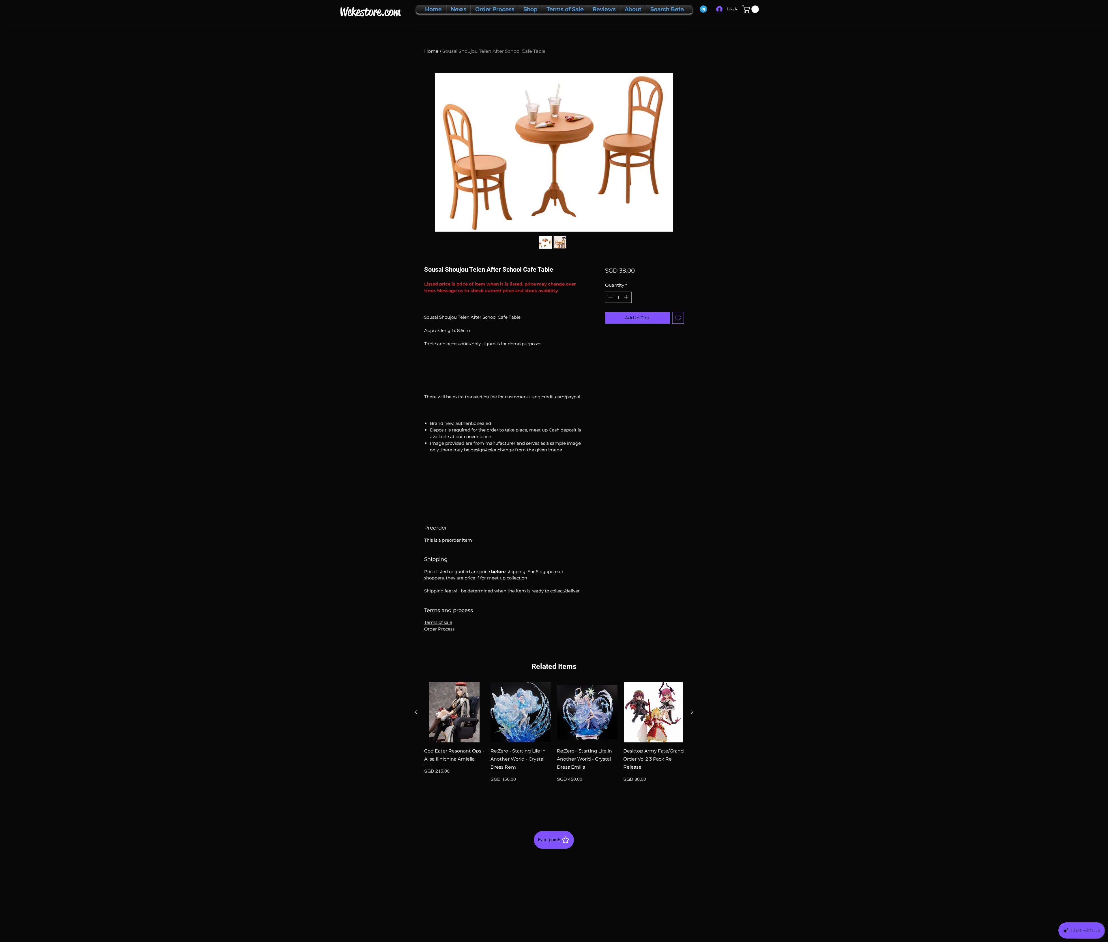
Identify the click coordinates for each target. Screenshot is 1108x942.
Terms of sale (438, 622)
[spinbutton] (618, 297)
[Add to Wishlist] (678, 318)
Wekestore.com (370, 11)
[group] (554, 744)
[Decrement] (610, 297)
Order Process (439, 629)
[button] (751, 9)
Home (431, 51)
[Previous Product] (416, 712)
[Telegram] (703, 9)
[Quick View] (454, 712)
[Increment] (627, 297)
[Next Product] (691, 712)
